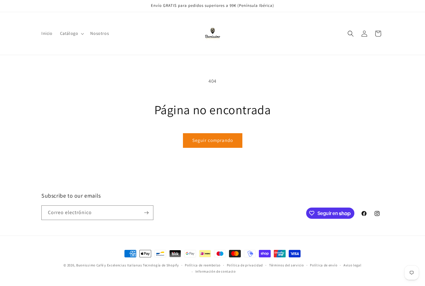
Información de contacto (215, 271)
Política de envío (323, 265)
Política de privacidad (245, 265)
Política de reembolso (203, 265)
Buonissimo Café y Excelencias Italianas (109, 265)
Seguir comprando (212, 140)
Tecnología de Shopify (161, 265)
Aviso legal (352, 265)
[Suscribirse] (146, 212)
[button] (71, 33)
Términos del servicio (286, 265)
